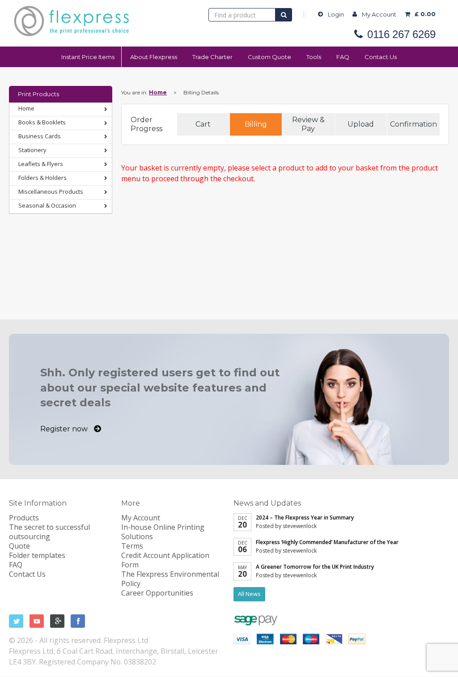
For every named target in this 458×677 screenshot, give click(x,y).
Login (336, 14)
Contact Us (381, 56)
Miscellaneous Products (50, 191)
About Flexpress (153, 56)
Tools (313, 56)
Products (24, 518)
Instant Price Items (87, 56)
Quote (19, 546)
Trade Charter (212, 56)
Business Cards (39, 136)
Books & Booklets (42, 122)
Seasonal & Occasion (47, 205)
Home (26, 108)
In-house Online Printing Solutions (162, 531)
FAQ (342, 56)
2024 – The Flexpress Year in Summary (305, 517)
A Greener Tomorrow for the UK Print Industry (315, 567)
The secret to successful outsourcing (49, 531)
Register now (64, 429)
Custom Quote (269, 56)
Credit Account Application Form (165, 560)
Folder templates (37, 555)
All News (249, 594)
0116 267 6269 (401, 34)
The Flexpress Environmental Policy (170, 578)
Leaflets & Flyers (40, 164)
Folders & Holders (42, 178)
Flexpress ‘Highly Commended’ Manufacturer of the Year (327, 542)
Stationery (32, 150)
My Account (379, 14)
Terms (132, 546)
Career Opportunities (157, 593)
